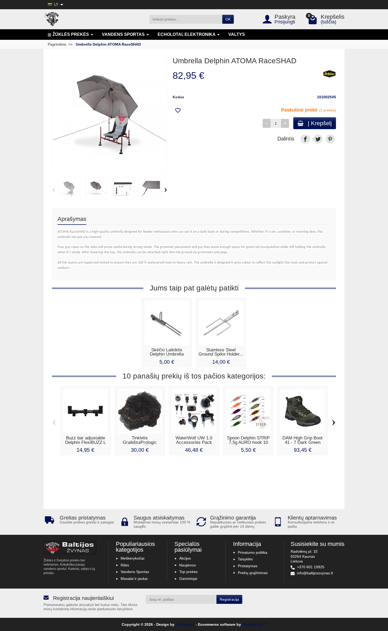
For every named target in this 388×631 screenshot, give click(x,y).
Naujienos (187, 565)
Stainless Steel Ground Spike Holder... (220, 352)
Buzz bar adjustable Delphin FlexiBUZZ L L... (85, 442)
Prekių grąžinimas (253, 573)
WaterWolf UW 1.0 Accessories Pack (194, 440)
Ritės (125, 565)
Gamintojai (188, 578)
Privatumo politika (252, 552)
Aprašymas (72, 219)
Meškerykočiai (132, 558)
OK (228, 19)
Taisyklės (245, 559)
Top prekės (188, 572)
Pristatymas (247, 566)
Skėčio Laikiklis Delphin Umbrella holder (167, 354)
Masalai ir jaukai (134, 578)
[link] (305, 139)
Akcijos (185, 558)
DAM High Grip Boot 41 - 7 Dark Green (302, 440)
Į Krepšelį (320, 123)
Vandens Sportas (135, 572)
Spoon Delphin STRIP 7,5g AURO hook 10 (248, 440)
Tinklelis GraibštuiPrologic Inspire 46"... (140, 442)
